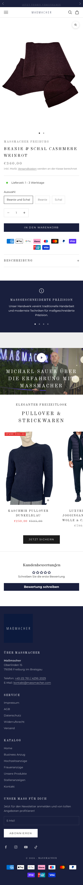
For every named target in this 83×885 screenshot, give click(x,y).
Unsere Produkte (15, 773)
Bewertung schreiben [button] (41, 587)
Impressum (11, 702)
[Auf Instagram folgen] (16, 847)
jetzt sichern (41, 539)
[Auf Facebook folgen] (6, 847)
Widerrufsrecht (14, 722)
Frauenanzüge (13, 767)
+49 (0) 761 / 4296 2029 (30, 678)
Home (8, 748)
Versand (9, 728)
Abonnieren (20, 833)
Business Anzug (14, 754)
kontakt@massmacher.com (32, 682)
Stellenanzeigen (14, 780)
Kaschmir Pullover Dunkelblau (28, 513)
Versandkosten (27, 168)
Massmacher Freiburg (26, 141)
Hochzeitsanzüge (15, 761)
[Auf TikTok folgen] (36, 847)
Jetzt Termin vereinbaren (41, 3)
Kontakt (9, 786)
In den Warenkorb (41, 227)
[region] (41, 302)
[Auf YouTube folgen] (26, 847)
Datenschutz (12, 715)
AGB (7, 709)
